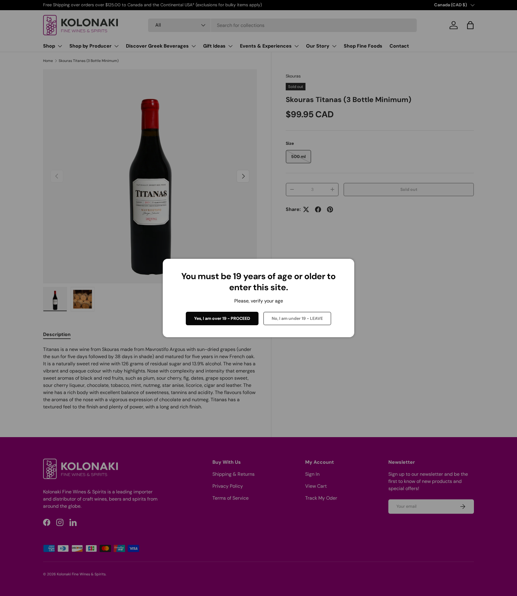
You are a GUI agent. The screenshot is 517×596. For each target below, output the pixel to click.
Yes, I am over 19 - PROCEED (222, 318)
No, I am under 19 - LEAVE (297, 318)
